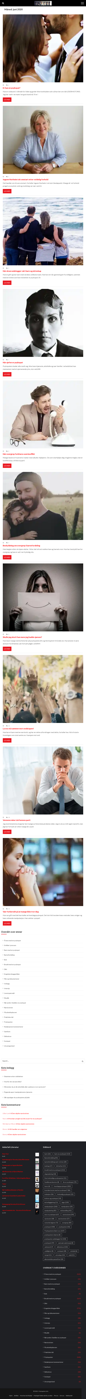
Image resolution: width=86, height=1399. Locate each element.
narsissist (49, 1219)
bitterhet (61, 1166)
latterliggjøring (51, 1202)
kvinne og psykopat (52, 1198)
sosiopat (61, 1251)
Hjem (11, 1395)
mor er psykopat (51, 1214)
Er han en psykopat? (11, 88)
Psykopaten (8, 1022)
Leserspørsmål (9, 993)
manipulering (50, 1210)
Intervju (7, 988)
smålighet (48, 1251)
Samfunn (7, 1031)
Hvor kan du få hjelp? (26, 1395)
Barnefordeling (9, 955)
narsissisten (64, 1219)
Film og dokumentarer (11, 979)
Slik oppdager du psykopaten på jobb (17, 1097)
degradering (50, 1174)
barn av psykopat (62, 1154)
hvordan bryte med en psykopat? (57, 1190)
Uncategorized (9, 1046)
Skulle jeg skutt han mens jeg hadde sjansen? (22, 637)
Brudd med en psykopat (12, 964)
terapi (48, 1255)
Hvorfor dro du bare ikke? (13, 1082)
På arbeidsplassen (10, 1012)
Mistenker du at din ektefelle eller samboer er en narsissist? (25, 1087)
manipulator (67, 1206)
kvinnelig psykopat (65, 1194)
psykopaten (64, 1227)
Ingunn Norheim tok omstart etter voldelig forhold (25, 179)
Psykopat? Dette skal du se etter (43, 1395)
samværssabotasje (65, 1243)
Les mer (7, 100)
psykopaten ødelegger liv (55, 1239)
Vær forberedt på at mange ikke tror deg (21, 912)
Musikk (6, 998)
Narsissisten (8, 1008)
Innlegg (7, 984)
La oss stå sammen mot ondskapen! (18, 728)
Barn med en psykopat (12, 950)
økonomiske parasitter (53, 1259)
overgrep (66, 1223)
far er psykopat (69, 1182)
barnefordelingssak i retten (55, 1162)
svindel (73, 1251)
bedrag (48, 1166)
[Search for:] (43, 1061)
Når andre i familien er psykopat (15, 1003)
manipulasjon (50, 1206)
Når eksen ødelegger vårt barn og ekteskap (22, 271)
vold (72, 1255)
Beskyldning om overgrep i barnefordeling (21, 545)
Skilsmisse (7, 1036)
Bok (5, 960)
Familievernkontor (51, 1182)
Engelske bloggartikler (12, 974)
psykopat (49, 1227)
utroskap (60, 1255)
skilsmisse (62, 1247)
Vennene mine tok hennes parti (16, 820)
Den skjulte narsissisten (20, 1113)
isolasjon (49, 1194)
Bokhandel (69, 1395)
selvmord (48, 1247)
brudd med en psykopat (54, 1170)
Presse (56, 1395)
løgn (65, 1202)
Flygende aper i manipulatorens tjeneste (18, 1092)
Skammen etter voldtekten (13, 1076)
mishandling (66, 1210)
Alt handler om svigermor (18, 1129)
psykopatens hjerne (52, 1235)
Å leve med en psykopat (12, 940)
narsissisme (68, 1214)
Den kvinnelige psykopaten (55, 1178)
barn (47, 1154)
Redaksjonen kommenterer (13, 1027)
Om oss (62, 1395)
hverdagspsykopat (62, 1186)
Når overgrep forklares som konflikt (19, 454)
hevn (47, 1186)
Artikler (16, 1395)
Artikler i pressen (10, 945)
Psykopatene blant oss (54, 1231)
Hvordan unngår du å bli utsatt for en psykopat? (25, 1119)
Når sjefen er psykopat (13, 362)
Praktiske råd (8, 1017)
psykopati (49, 1243)
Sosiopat (7, 1041)
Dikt (5, 969)
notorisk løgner (51, 1223)
